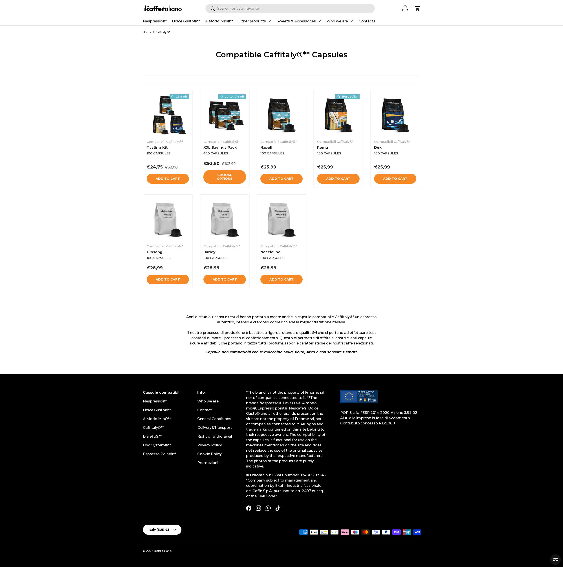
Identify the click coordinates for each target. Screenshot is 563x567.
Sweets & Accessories (296, 21)
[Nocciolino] (281, 219)
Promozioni (207, 463)
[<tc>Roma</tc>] (338, 115)
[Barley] (224, 219)
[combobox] (290, 8)
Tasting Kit (157, 147)
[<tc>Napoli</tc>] (281, 115)
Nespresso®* (155, 21)
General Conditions (214, 419)
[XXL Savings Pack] (224, 115)
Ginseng (155, 252)
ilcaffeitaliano (162, 551)
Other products (252, 21)
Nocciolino (270, 252)
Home (147, 32)
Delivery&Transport (214, 428)
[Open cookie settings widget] (555, 559)
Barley (209, 252)
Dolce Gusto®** (186, 21)
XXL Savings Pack (220, 147)
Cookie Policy (209, 454)
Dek (378, 147)
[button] (417, 8)
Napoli (266, 147)
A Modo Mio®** (219, 21)
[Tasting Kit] (168, 115)
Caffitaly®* (162, 32)
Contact (204, 410)
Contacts (367, 21)
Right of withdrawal (214, 436)
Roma (322, 147)
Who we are (337, 21)
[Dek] (395, 115)
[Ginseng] (168, 219)
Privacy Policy (209, 445)
